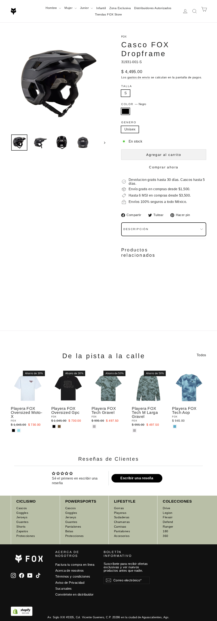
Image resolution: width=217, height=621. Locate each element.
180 (165, 531)
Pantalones (73, 526)
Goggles (22, 512)
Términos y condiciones (72, 576)
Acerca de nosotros (69, 570)
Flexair (167, 517)
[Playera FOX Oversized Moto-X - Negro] (13, 430)
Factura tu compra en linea (74, 564)
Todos (201, 355)
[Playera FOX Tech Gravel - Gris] (94, 426)
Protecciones (25, 536)
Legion (167, 512)
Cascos (21, 508)
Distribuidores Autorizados (152, 8)
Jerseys (21, 517)
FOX (124, 36)
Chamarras (122, 522)
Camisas (120, 526)
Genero (128, 122)
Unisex (129, 129)
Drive (166, 508)
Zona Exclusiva (120, 8)
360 (165, 536)
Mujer (68, 8)
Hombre (52, 8)
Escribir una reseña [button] (136, 478)
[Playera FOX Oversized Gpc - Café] (59, 426)
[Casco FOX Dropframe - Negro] (124, 291)
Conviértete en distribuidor (74, 594)
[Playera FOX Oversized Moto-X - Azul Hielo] (19, 430)
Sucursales (63, 588)
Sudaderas (121, 517)
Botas (69, 531)
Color (133, 104)
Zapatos (22, 531)
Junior (85, 8)
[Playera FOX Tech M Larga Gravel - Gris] (134, 430)
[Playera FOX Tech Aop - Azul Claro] (175, 426)
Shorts (20, 526)
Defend (168, 522)
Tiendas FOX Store (108, 14)
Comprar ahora (163, 167)
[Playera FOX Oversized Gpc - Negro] (54, 426)
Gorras (119, 508)
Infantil (101, 8)
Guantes (22, 522)
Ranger (168, 526)
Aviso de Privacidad (70, 582)
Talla (126, 86)
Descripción (135, 229)
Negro (125, 111)
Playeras (120, 512)
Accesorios (121, 536)
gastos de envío (138, 77)
